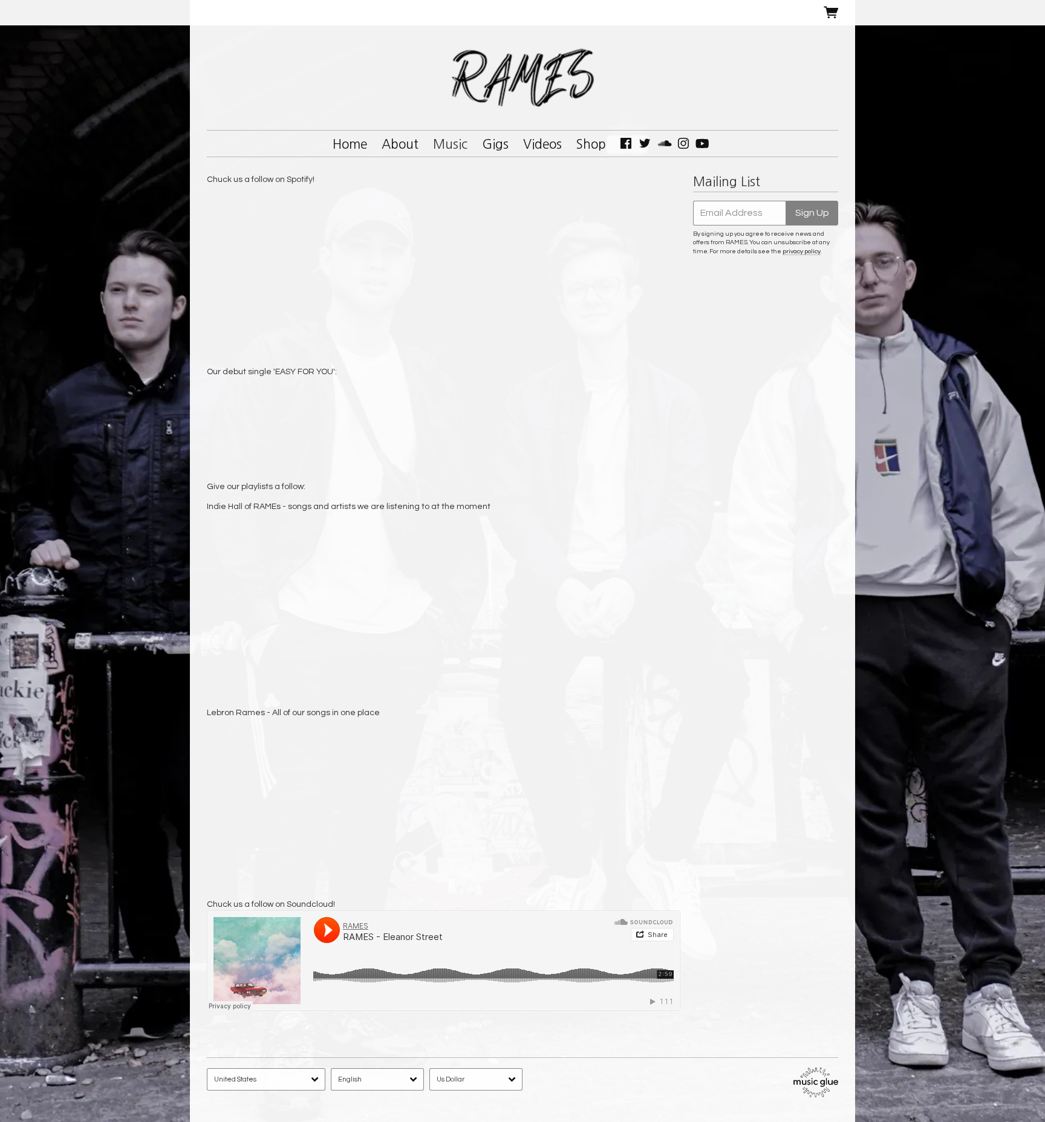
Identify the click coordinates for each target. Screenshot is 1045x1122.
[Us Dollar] (475, 1079)
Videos (542, 144)
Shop (591, 144)
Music (450, 144)
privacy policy (802, 251)
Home (350, 144)
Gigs (495, 144)
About (400, 144)
